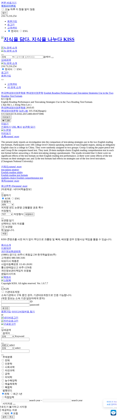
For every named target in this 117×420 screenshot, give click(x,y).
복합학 (8, 387)
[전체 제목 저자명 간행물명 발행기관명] (8, 56)
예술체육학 (11, 384)
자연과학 (10, 370)
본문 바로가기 (8, 2)
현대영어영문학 (34, 93)
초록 (10, 136)
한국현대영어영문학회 (13, 93)
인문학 (8, 363)
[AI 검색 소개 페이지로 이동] (9, 63)
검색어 (47, 56)
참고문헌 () (14, 186)
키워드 (11, 166)
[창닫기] (2, 327)
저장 (4, 233)
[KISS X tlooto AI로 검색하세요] (113, 413)
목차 (10, 181)
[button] (6, 60)
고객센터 (12, 27)
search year (34, 400)
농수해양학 (11, 380)
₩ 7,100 (6, 120)
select (12, 345)
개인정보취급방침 (11, 251)
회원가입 (12, 21)
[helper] (14, 404)
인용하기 (6, 127)
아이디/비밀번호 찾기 (23, 311)
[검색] (52, 57)
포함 (15, 413)
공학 (7, 373)
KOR (7, 198)
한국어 (14, 31)
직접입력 (9, 397)
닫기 (4, 13)
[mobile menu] (2, 54)
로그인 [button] (11, 24)
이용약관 (6, 248)
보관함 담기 (29, 127)
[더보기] (2, 343)
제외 (6, 413)
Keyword (19, 336)
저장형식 (18, 214)
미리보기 (6, 117)
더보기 (5, 123)
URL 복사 (17, 127)
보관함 (8, 227)
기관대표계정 (36, 295)
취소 (11, 417)
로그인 (5, 308)
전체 (7, 360)
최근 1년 (17, 393)
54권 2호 (23, 111)
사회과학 (10, 367)
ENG (25, 31)
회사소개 (6, 245)
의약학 (8, 377)
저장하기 (29, 214)
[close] (2, 79)
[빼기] (2, 354)
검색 (4, 417)
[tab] (58, 136)
